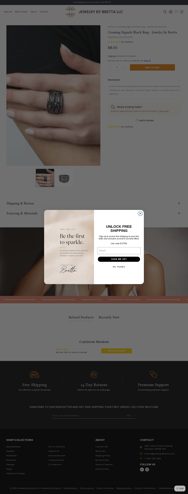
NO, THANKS (119, 267)
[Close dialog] (140, 213)
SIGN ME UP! (119, 259)
